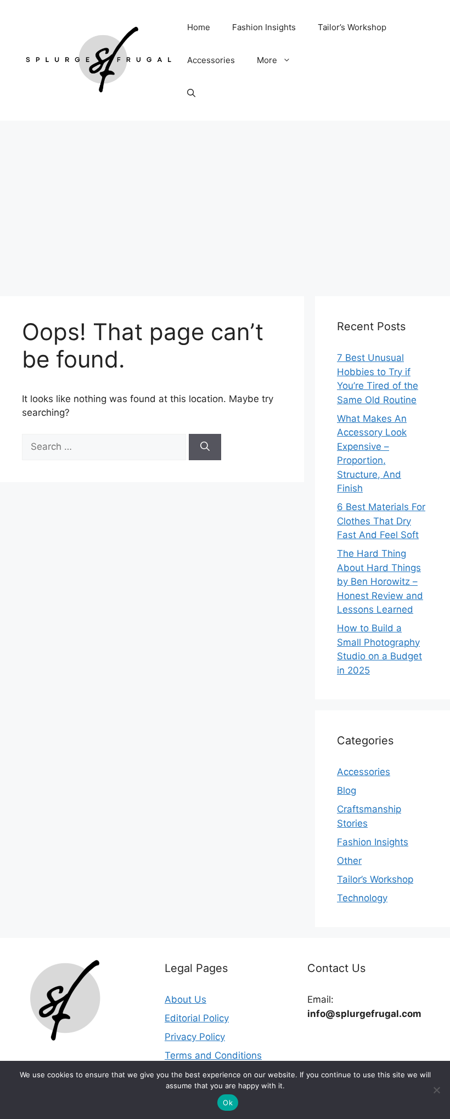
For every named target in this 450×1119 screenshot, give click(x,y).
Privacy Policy (195, 1036)
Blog (346, 790)
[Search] (205, 447)
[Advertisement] (225, 203)
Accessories (211, 60)
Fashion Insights (264, 27)
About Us (185, 999)
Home (198, 27)
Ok (228, 1102)
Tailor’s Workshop (352, 27)
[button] (191, 93)
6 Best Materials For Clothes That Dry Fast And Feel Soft (381, 520)
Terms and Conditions (213, 1055)
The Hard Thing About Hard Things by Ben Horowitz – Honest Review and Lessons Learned (380, 581)
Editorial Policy (197, 1018)
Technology (362, 897)
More (267, 60)
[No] (436, 1089)
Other (349, 860)
